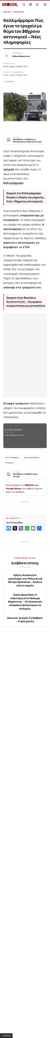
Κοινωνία (18, 12)
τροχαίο (8, 169)
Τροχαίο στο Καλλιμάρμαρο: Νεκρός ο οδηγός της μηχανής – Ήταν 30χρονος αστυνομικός (26, 197)
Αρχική (7, 12)
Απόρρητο (7, 1036)
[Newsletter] (30, 4)
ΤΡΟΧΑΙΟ (9, 463)
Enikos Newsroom (21, 56)
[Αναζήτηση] (24, 4)
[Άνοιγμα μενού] (45, 4)
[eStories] (37, 4)
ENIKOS (10, 4)
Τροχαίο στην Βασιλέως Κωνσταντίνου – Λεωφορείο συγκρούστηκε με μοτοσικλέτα (25, 301)
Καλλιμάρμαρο (13, 183)
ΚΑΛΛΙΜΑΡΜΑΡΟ (31, 458)
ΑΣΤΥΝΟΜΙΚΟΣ (12, 458)
